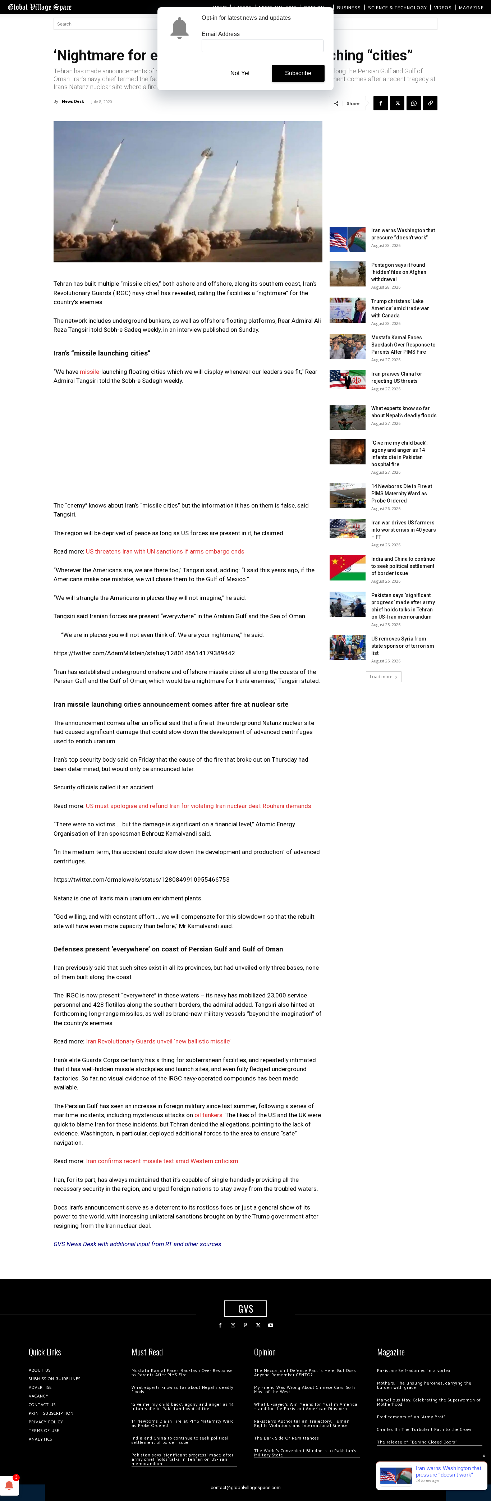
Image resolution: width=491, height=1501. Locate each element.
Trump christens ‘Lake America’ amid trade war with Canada (400, 308)
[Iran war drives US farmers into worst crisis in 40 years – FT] (348, 528)
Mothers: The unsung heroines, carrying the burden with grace (424, 1385)
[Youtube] (270, 1325)
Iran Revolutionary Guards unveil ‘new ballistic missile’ (158, 1041)
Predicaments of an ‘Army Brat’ (411, 1417)
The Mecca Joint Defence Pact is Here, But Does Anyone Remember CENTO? (305, 1372)
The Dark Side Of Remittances (286, 1438)
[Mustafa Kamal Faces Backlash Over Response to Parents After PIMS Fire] (348, 346)
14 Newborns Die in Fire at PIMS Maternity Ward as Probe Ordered (401, 493)
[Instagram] (232, 1325)
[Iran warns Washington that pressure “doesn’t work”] (348, 239)
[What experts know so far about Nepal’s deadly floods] (348, 417)
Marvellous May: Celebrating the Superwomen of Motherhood (429, 1402)
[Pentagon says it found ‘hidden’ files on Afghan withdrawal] (348, 273)
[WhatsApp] (414, 103)
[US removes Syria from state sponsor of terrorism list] (348, 647)
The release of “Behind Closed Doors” (417, 1442)
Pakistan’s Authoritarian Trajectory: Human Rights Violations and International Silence (302, 1423)
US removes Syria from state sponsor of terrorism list (402, 646)
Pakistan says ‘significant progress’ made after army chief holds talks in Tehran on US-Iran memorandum (183, 1459)
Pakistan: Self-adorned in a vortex (413, 1370)
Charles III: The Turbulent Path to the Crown (425, 1429)
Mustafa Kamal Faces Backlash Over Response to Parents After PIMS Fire (403, 345)
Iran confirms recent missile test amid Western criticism (162, 1161)
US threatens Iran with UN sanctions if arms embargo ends (164, 551)
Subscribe (298, 73)
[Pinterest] (245, 1325)
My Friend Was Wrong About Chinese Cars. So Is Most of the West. (305, 1389)
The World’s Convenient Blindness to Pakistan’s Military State (305, 1453)
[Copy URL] (430, 103)
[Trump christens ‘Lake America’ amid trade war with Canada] (348, 310)
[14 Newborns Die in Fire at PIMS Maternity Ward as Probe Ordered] (348, 495)
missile (89, 371)
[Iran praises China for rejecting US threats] (348, 379)
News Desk (73, 101)
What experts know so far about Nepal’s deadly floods (182, 1389)
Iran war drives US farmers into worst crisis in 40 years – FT (403, 530)
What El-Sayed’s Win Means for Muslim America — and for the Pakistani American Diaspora (306, 1406)
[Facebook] (380, 103)
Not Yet (239, 73)
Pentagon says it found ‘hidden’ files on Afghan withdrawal (398, 272)
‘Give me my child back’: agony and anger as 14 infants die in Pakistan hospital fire (183, 1406)
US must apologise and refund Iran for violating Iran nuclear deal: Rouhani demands (198, 805)
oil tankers (208, 1115)
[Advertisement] (188, 445)
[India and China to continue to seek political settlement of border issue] (348, 567)
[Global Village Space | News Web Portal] (39, 7)
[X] (397, 103)
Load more (381, 677)
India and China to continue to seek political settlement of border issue (403, 566)
